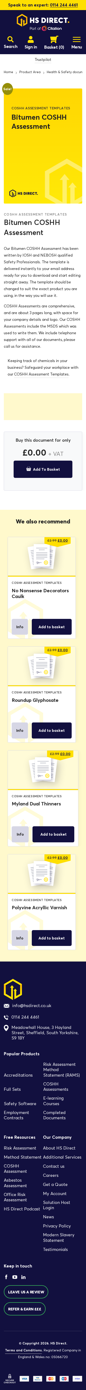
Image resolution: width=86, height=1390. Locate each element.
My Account (55, 1193)
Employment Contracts (16, 1115)
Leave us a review (26, 1292)
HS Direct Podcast (22, 1209)
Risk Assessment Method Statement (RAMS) (61, 1070)
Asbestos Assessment (15, 1183)
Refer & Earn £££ (24, 1309)
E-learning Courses (53, 1101)
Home (8, 72)
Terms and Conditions (23, 1350)
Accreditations (18, 1075)
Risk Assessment (20, 1148)
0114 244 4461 (64, 5)
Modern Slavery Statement (59, 1237)
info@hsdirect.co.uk (31, 1005)
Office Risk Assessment (15, 1197)
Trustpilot (43, 59)
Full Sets (12, 1089)
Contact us (53, 1166)
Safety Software (20, 1103)
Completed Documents (54, 1115)
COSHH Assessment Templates (41, 374)
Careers (51, 1175)
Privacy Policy (57, 1226)
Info (19, 626)
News (48, 1217)
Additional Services (62, 1157)
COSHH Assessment (15, 1168)
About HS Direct (59, 1148)
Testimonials (55, 1249)
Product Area (30, 72)
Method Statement (23, 1157)
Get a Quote (55, 1184)
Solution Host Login (56, 1205)
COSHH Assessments (55, 1086)
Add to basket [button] (51, 626)
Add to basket (46, 469)
